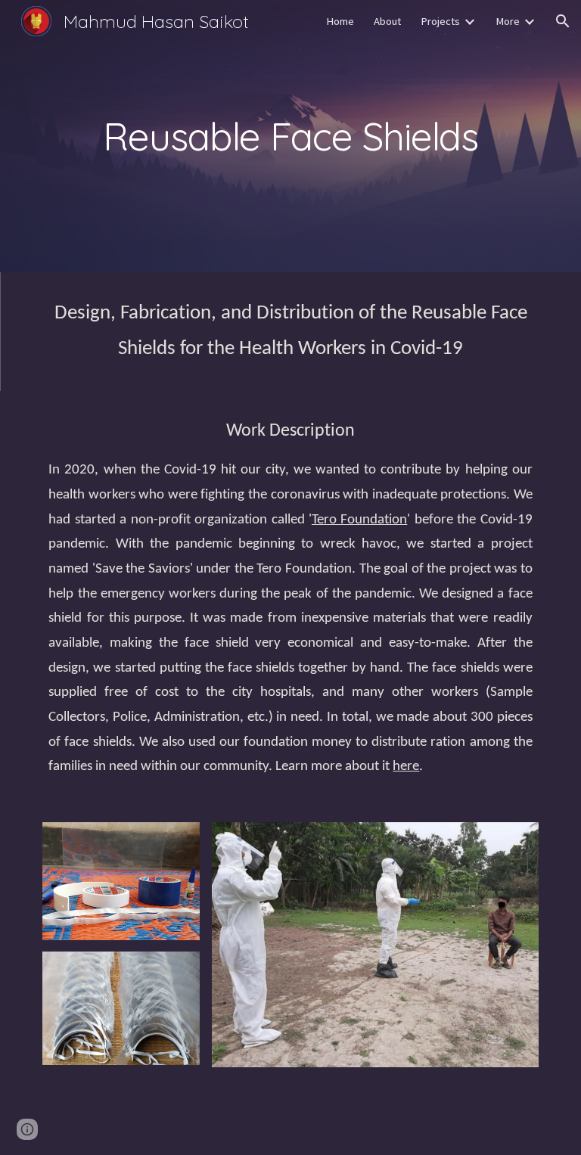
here (406, 766)
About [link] (387, 21)
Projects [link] (440, 21)
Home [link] (340, 21)
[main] (290, 136)
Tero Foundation (359, 520)
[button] (563, 21)
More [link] (508, 21)
